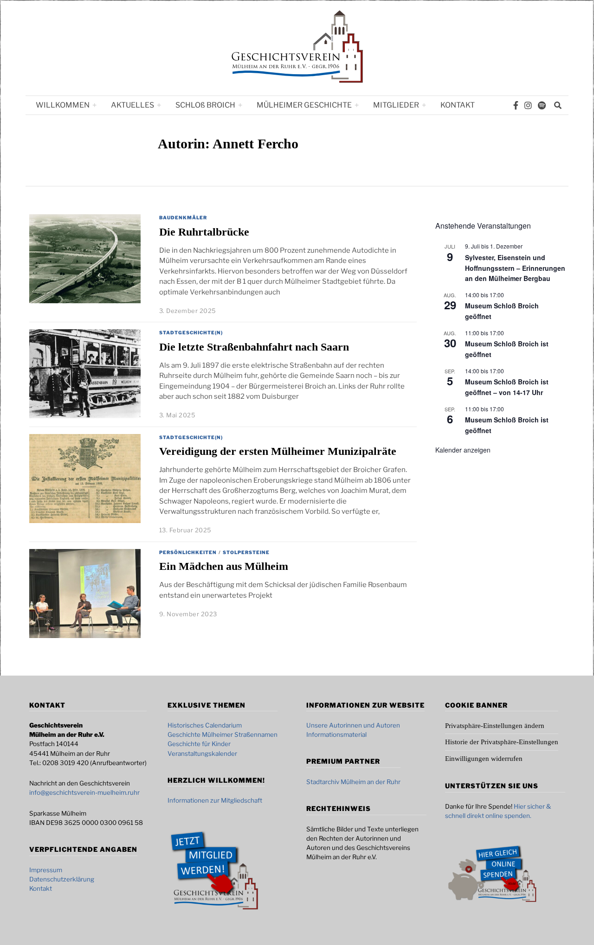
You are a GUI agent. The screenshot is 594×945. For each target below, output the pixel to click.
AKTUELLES (132, 105)
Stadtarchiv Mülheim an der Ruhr (353, 781)
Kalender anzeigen (463, 449)
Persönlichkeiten (188, 552)
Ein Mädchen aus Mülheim (223, 566)
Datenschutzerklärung (61, 879)
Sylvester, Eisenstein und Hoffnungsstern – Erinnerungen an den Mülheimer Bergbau (515, 268)
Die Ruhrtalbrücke (204, 231)
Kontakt (457, 105)
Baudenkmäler (183, 217)
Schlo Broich (205, 105)
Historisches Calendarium (205, 725)
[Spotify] (542, 105)
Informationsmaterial (336, 734)
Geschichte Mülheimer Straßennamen (223, 734)
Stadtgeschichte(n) (191, 332)
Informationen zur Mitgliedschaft (215, 800)
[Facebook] (516, 105)
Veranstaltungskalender (202, 753)
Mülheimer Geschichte (304, 105)
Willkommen (63, 105)
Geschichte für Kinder (199, 743)
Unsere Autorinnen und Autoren (353, 725)
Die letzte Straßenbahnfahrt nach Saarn (254, 346)
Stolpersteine (246, 552)
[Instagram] (528, 105)
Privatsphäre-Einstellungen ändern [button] (494, 725)
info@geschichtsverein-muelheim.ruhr (84, 792)
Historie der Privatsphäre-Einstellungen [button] (501, 742)
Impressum (45, 870)
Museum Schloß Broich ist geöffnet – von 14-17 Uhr (507, 387)
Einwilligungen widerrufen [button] (484, 758)
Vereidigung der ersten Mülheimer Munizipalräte (277, 451)
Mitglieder (396, 105)
